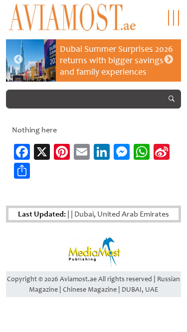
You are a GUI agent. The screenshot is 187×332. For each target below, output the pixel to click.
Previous (18, 60)
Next (169, 60)
